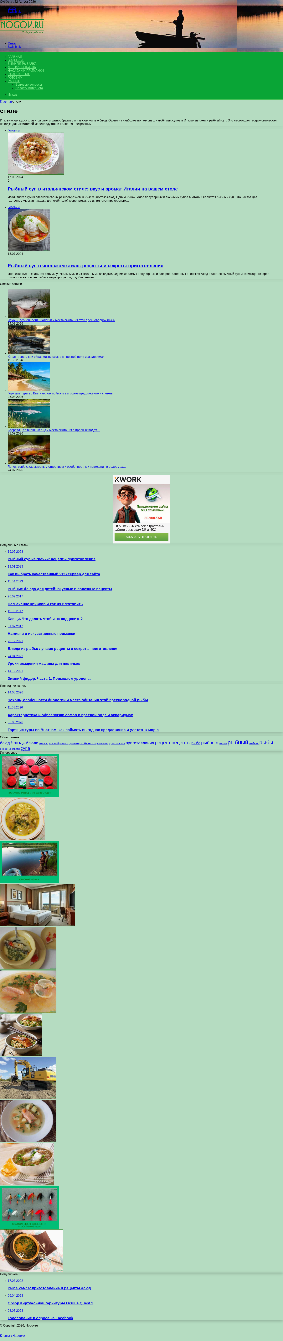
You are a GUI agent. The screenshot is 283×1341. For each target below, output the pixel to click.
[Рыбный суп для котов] (28, 1011)
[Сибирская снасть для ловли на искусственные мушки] (29, 1227)
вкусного (43, 743)
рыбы (266, 742)
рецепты (181, 742)
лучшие (74, 743)
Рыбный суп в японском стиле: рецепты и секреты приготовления (85, 265)
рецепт (163, 742)
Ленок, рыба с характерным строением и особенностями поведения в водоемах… (67, 466)
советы (16, 748)
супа (25, 748)
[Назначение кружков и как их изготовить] (29, 795)
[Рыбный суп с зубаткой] (28, 968)
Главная (6, 101)
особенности (88, 743)
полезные (102, 743)
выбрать (63, 743)
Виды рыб (16, 60)
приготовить (117, 743)
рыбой (254, 743)
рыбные (223, 743)
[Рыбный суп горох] (27, 1184)
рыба (195, 743)
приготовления (140, 743)
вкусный (54, 743)
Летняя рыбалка (22, 67)
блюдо (32, 743)
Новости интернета (29, 88)
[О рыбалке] (22, 36)
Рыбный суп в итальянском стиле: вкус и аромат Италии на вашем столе (93, 188)
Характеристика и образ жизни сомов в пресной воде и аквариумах (56, 356)
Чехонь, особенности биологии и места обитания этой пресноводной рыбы (61, 320)
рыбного (209, 742)
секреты (5, 748)
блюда (18, 742)
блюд (5, 743)
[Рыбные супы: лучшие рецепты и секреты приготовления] (28, 1141)
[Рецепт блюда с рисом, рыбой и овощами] (21, 1054)
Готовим (15, 77)
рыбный (238, 742)
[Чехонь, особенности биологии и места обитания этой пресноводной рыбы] (29, 316)
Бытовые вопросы (28, 84)
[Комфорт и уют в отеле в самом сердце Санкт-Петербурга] (37, 925)
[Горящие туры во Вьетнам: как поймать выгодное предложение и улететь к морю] (29, 390)
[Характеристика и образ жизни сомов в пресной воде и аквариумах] (29, 353)
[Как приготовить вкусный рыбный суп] (22, 839)
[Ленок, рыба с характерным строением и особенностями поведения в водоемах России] (29, 463)
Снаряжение (19, 74)
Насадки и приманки (26, 70)
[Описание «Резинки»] (29, 882)
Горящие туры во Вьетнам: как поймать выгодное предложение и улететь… (62, 393)
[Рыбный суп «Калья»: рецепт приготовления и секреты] (31, 1270)
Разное (14, 81)
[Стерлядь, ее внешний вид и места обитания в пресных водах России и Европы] (29, 426)
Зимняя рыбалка (22, 63)
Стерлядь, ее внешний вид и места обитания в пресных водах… (54, 430)
